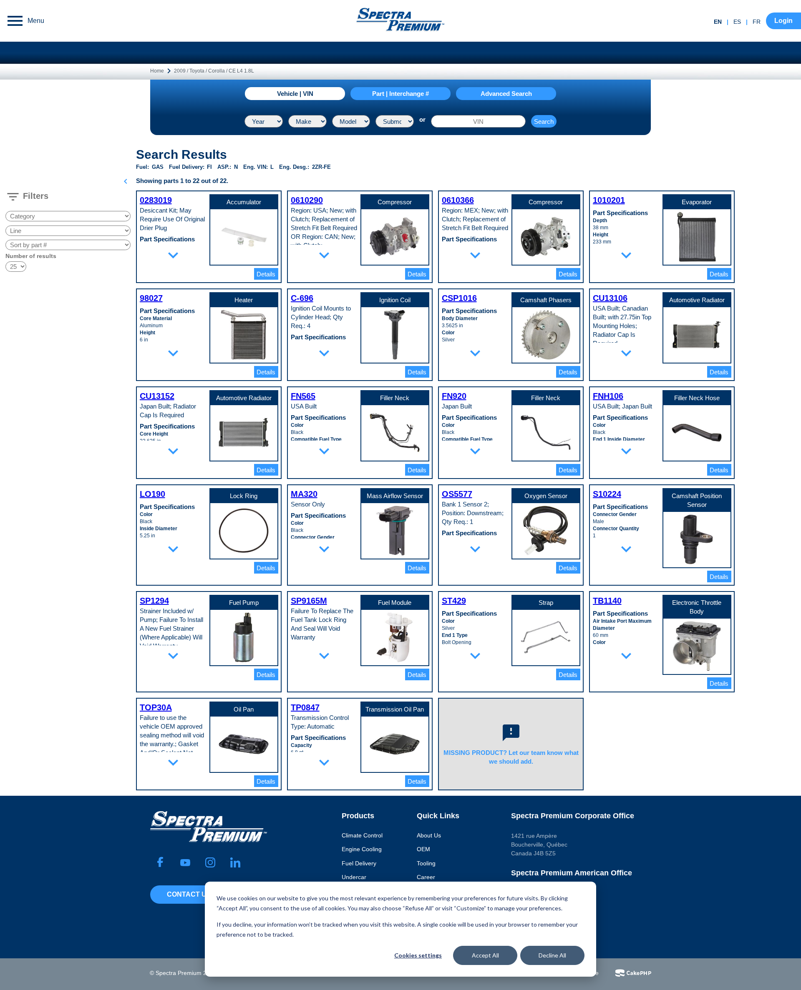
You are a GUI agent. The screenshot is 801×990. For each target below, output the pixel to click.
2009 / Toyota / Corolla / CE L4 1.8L (214, 71)
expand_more (173, 255)
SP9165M (309, 600)
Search (544, 121)
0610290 (307, 200)
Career (426, 877)
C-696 (302, 298)
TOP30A (156, 707)
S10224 (607, 494)
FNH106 (608, 396)
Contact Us (189, 894)
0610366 (458, 200)
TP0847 (305, 707)
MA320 (304, 494)
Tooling (426, 863)
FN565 (303, 396)
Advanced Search (506, 93)
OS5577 (457, 494)
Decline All (552, 955)
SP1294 (154, 600)
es (737, 21)
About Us (429, 835)
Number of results (30, 256)
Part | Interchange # (400, 93)
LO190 (152, 494)
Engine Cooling (362, 849)
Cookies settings (418, 955)
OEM (423, 849)
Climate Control (362, 835)
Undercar (354, 877)
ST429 (454, 600)
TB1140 (607, 600)
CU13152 (157, 396)
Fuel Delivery (359, 863)
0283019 (156, 200)
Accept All (485, 955)
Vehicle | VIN (295, 93)
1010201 (609, 200)
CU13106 (610, 298)
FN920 (454, 396)
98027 (151, 298)
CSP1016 (459, 298)
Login (783, 20)
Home (157, 71)
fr (757, 21)
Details (266, 274)
